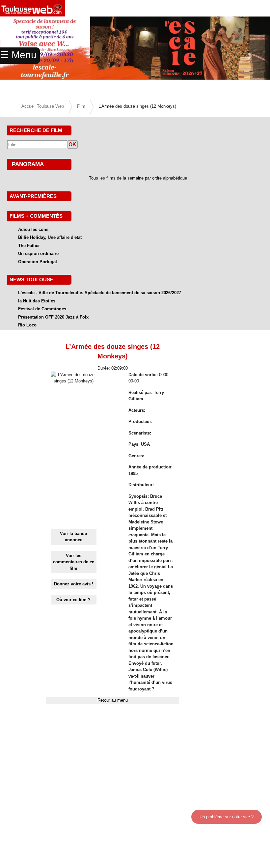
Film (81, 106)
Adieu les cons (33, 229)
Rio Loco (27, 325)
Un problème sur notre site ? (227, 816)
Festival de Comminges (42, 308)
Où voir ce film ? (73, 599)
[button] (250, 56)
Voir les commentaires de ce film (73, 562)
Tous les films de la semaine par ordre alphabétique (138, 178)
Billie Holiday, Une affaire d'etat (50, 237)
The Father (29, 245)
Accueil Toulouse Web (42, 106)
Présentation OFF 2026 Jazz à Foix (53, 317)
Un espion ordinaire (38, 253)
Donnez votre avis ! (73, 583)
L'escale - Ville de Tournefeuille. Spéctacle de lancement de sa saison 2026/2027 (99, 292)
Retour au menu (112, 700)
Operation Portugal (37, 261)
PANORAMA (28, 164)
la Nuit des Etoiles (36, 300)
